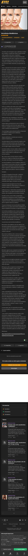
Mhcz (9, 482)
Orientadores (7, 411)
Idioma (4, 524)
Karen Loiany (10, 464)
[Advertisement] (14, 388)
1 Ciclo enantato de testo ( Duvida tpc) (15, 480)
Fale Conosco (22, 524)
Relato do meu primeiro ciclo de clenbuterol (16, 462)
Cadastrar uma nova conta (14, 365)
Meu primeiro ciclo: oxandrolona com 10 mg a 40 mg (17, 443)
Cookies (14, 525)
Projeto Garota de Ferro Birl (13, 445)
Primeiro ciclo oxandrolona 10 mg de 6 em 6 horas (16, 497)
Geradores (7, 409)
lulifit (9, 427)
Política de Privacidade (13, 524)
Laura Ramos (10, 500)
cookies (7, 541)
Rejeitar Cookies (7, 549)
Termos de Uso (16, 538)
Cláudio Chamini (11, 435)
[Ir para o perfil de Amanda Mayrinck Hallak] (2, 46)
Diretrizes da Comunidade (17, 539)
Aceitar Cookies (21, 549)
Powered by (14, 529)
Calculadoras (7, 414)
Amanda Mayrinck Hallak (10, 46)
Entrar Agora (14, 368)
